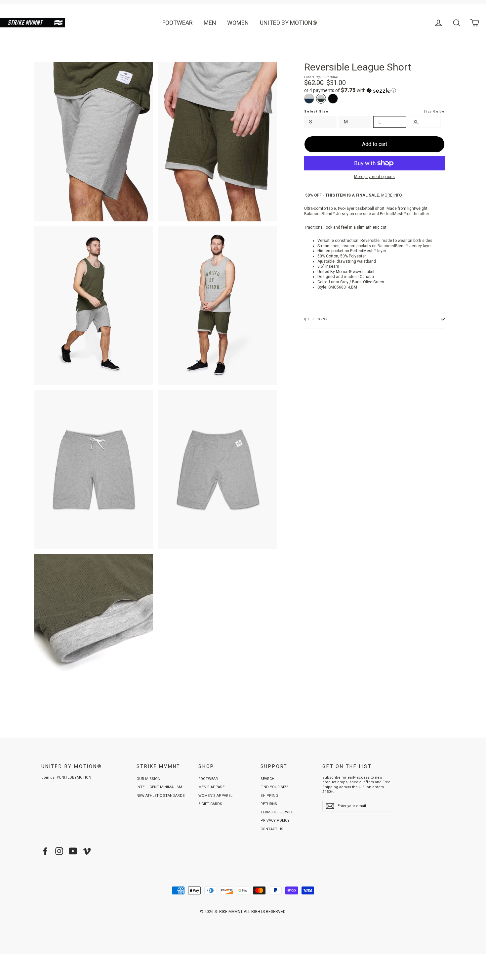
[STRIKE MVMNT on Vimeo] (87, 851)
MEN (210, 22)
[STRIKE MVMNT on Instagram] (59, 851)
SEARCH (267, 779)
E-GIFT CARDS (210, 804)
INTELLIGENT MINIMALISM (159, 787)
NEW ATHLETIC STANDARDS (161, 796)
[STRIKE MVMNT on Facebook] (45, 851)
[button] (374, 90)
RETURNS (269, 804)
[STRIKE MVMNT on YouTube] (73, 851)
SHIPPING (269, 796)
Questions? (316, 319)
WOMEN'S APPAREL (215, 796)
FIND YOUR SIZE (274, 787)
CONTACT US (272, 829)
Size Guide (434, 111)
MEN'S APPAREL (212, 787)
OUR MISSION (148, 779)
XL (416, 121)
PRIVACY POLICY (275, 820)
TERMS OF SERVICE (277, 812)
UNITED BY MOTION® (288, 22)
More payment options (374, 176)
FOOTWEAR (177, 22)
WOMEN (238, 22)
